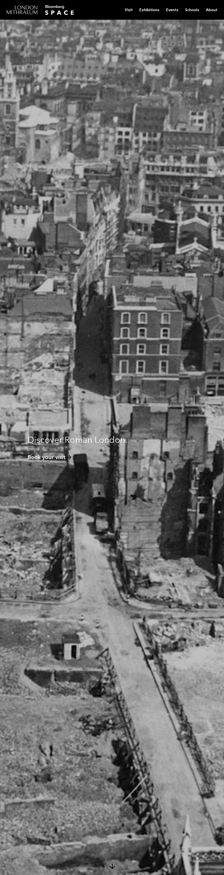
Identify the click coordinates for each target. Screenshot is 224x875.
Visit (129, 9)
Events (172, 9)
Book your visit (46, 457)
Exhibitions (149, 9)
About (211, 9)
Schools (192, 9)
